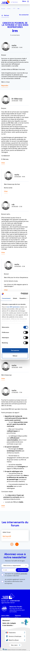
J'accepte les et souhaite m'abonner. (16, 575)
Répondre (4, 85)
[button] (17, 544)
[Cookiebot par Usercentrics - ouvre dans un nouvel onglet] (21, 294)
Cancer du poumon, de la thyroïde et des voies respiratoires (15, 25)
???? (14, 8)
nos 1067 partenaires (13, 307)
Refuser (15, 356)
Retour (6, 15)
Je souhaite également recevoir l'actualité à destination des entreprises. (15, 581)
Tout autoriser (15, 350)
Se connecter (24, 15)
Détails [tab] (15, 298)
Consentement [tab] (6, 298)
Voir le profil (7, 536)
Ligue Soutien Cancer (8, 602)
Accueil (3, 8)
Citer (3, 163)
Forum (8, 8)
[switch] (25, 332)
